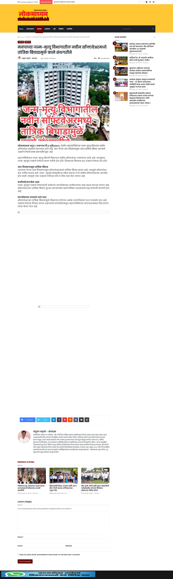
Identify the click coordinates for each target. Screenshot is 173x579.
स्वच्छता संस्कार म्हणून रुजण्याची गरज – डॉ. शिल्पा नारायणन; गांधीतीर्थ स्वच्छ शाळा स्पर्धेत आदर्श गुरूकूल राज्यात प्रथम (142, 83)
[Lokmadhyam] (33, 15)
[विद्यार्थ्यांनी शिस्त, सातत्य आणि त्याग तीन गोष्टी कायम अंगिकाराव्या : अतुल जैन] (63, 476)
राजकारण (47, 29)
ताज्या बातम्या (30, 29)
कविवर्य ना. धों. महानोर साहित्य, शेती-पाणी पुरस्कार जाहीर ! (141, 59)
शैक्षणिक (61, 29)
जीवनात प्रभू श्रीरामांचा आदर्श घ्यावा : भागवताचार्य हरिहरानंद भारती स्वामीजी (31, 488)
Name (21, 537)
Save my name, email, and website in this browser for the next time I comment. (50, 554)
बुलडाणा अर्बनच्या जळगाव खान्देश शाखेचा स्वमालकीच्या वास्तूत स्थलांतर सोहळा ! (80, 2)
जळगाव (39, 29)
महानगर (27, 42)
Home (21, 29)
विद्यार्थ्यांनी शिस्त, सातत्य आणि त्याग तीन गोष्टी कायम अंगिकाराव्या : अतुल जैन (62, 488)
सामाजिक (69, 29)
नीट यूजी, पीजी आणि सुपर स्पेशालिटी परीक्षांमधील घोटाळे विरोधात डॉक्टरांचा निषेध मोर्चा (95, 488)
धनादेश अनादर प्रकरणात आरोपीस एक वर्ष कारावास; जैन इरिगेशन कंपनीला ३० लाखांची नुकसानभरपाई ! (142, 48)
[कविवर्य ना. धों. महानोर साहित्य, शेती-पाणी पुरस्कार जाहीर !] (121, 61)
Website (68, 546)
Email (20, 546)
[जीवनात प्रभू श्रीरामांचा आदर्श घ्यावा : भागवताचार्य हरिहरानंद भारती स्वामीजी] (32, 476)
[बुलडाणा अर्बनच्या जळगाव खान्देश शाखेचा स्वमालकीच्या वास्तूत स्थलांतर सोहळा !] (121, 71)
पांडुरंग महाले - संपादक (29, 58)
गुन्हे (54, 29)
